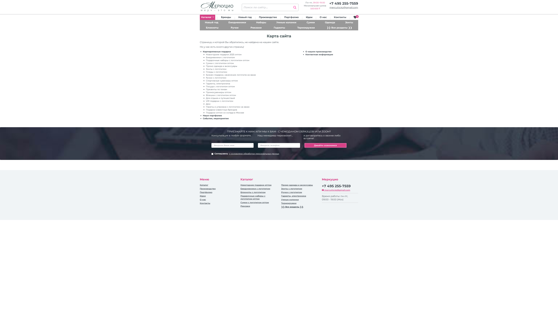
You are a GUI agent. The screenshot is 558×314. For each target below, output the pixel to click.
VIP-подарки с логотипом (219, 101)
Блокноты (212, 27)
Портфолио (291, 17)
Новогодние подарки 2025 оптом (224, 54)
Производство (268, 17)
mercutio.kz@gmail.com (344, 7)
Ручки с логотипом (291, 192)
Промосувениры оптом (218, 92)
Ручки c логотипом (216, 77)
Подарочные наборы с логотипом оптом (227, 60)
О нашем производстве (318, 51)
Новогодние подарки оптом (255, 185)
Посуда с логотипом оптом (220, 86)
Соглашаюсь (246, 153)
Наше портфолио (212, 115)
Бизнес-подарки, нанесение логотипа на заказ (231, 75)
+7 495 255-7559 (343, 3)
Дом (208, 104)
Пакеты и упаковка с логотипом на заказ (227, 107)
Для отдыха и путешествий (220, 98)
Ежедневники (237, 22)
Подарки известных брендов (221, 109)
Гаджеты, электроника (218, 83)
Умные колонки (286, 22)
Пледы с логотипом (216, 72)
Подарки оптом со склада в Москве (225, 112)
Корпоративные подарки (217, 51)
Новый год (245, 17)
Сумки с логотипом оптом (220, 63)
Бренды (226, 17)
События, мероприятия (216, 118)
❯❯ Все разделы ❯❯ (339, 27)
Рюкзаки (256, 27)
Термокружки (306, 27)
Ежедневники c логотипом (220, 57)
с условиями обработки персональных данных (254, 153)
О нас (323, 17)
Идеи (309, 17)
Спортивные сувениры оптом (222, 80)
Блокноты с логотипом (252, 192)
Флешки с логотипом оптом (221, 95)
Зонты (349, 22)
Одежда (330, 22)
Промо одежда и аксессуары (221, 66)
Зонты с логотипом (216, 69)
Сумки (311, 22)
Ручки (234, 27)
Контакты (340, 17)
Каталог (206, 17)
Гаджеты (279, 27)
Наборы (261, 22)
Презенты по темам (216, 89)
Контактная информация (319, 54)
